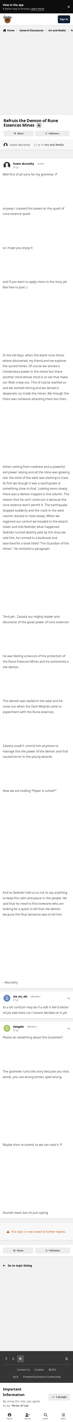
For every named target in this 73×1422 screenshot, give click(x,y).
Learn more (7, 7)
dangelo (18, 1026)
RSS (53, 1369)
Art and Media (54, 145)
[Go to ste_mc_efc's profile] (7, 998)
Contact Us (23, 1369)
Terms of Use (19, 1405)
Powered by (42, 1376)
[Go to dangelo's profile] (7, 1028)
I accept (61, 1397)
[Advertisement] (36, 72)
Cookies (39, 1369)
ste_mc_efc (20, 996)
